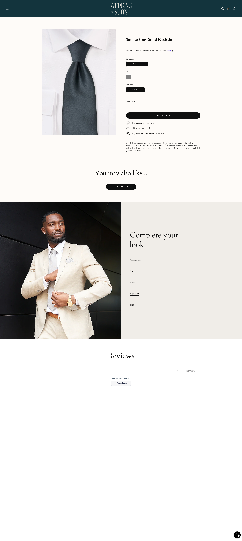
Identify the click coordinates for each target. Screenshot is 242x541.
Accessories (135, 260)
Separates (134, 293)
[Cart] (234, 8)
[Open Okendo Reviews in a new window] (187, 371)
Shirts (132, 271)
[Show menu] (7, 8)
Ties (132, 305)
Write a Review (123, 384)
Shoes (132, 282)
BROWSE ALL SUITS (121, 187)
